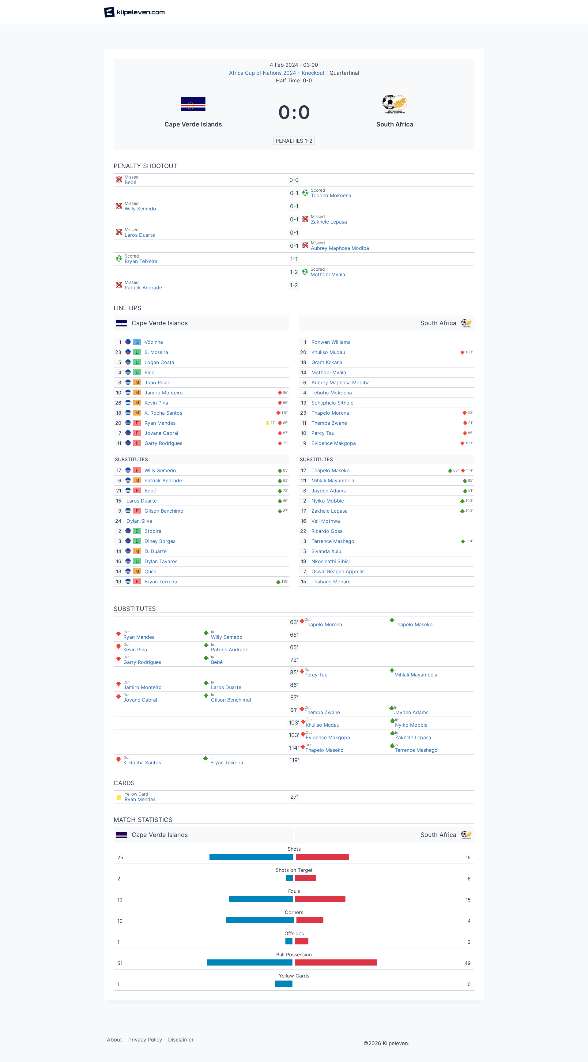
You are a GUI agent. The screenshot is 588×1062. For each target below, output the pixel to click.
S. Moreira (156, 352)
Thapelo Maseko (330, 470)
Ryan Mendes (160, 423)
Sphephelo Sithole (332, 403)
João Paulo (158, 382)
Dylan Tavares (161, 561)
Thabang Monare (331, 581)
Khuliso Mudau (328, 352)
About (114, 1040)
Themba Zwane (329, 423)
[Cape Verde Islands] (193, 112)
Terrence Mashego (332, 541)
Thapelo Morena (330, 413)
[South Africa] (395, 112)
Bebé (130, 182)
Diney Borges (160, 541)
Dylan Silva (139, 521)
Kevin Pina (156, 403)
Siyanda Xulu (326, 551)
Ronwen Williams (330, 342)
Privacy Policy (145, 1040)
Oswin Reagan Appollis (337, 571)
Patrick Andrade (143, 287)
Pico (150, 372)
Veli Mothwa (325, 521)
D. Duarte (156, 551)
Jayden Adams (328, 491)
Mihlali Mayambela (332, 480)
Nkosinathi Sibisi (330, 561)
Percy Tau (322, 433)
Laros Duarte (140, 235)
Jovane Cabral (161, 433)
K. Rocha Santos (163, 413)
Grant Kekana (326, 362)
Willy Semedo (140, 208)
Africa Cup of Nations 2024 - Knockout (277, 73)
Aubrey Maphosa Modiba (340, 248)
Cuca (150, 571)
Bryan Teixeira (141, 261)
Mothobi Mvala (328, 274)
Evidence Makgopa (333, 443)
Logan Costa (159, 362)
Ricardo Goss (326, 531)
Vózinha (154, 342)
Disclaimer (181, 1040)
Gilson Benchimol (165, 511)
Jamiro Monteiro (164, 393)
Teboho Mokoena (331, 195)
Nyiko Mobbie (327, 501)
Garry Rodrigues (163, 443)
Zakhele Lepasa (329, 222)
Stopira (153, 531)
